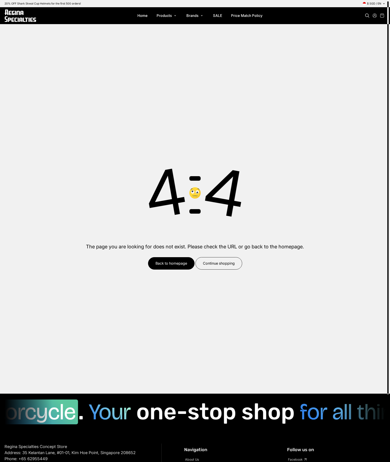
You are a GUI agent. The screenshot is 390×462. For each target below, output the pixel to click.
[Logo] (20, 15)
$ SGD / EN (374, 3)
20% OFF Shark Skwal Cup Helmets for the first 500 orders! (43, 3)
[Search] (367, 15)
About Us (192, 459)
